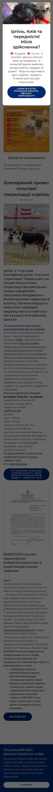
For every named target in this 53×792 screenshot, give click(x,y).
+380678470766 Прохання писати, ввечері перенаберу (26, 92)
